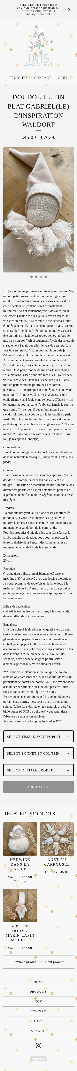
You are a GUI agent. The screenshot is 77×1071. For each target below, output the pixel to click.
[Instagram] (39, 1045)
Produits (18, 77)
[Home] (38, 45)
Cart (63, 77)
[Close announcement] (69, 9)
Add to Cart (38, 786)
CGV (38, 1001)
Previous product (25, 961)
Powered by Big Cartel (38, 1058)
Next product (54, 961)
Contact (42, 77)
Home (39, 981)
